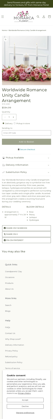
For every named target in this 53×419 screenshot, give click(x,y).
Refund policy (11, 356)
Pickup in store (23, 123)
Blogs (7, 311)
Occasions (9, 277)
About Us (9, 289)
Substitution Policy (13, 362)
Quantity (6, 112)
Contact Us (10, 333)
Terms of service (12, 368)
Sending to (11, 128)
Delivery (9, 123)
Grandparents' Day (13, 271)
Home (4, 30)
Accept (25, 400)
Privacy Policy (24, 393)
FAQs (7, 327)
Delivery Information (14, 345)
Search (8, 305)
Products (9, 283)
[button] (38, 17)
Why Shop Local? (13, 339)
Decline (25, 406)
